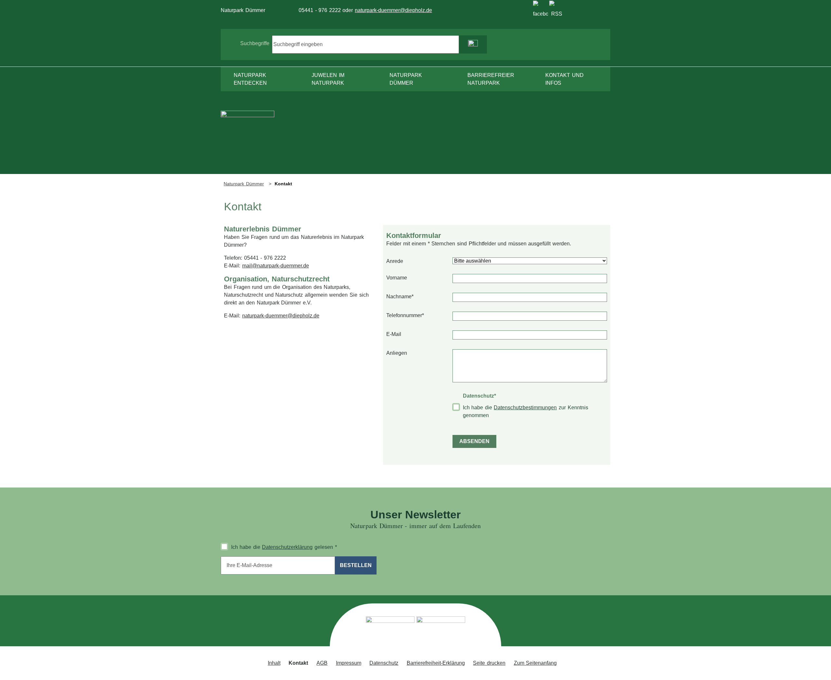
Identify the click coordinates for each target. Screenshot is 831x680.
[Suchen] (473, 44)
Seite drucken (489, 663)
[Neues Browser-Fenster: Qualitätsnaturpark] (440, 629)
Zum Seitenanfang (535, 663)
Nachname (400, 296)
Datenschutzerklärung (287, 547)
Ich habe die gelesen (284, 547)
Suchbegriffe (254, 43)
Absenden (474, 441)
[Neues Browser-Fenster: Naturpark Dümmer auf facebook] (540, 8)
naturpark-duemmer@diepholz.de (393, 10)
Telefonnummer (405, 315)
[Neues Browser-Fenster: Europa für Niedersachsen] (390, 629)
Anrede (394, 261)
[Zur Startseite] (247, 142)
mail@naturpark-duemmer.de (275, 265)
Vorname (396, 277)
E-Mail (393, 334)
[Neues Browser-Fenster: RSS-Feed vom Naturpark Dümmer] (557, 8)
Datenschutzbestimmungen (525, 407)
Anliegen (396, 353)
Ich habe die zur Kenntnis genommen (525, 411)
